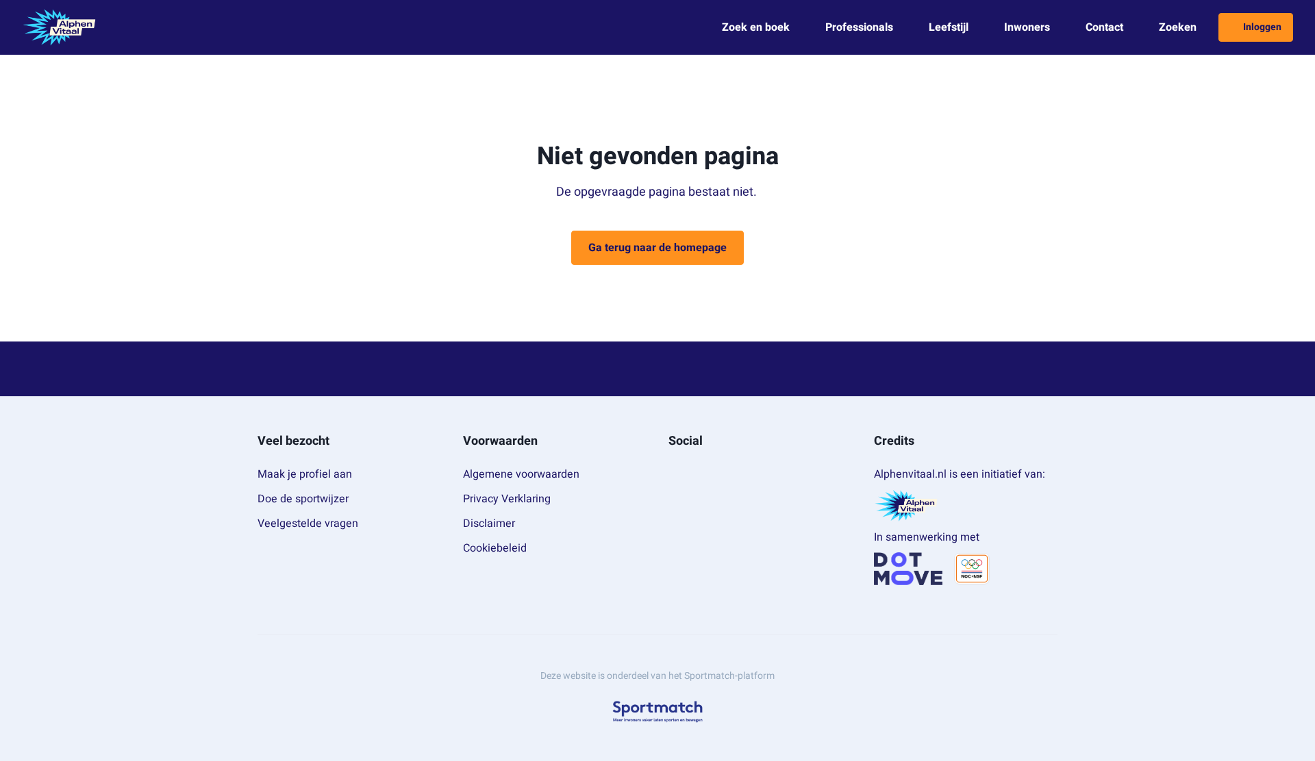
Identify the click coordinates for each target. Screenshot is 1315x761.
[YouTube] (717, 471)
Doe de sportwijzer (303, 499)
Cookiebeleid (495, 548)
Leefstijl (948, 27)
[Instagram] (695, 471)
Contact (1104, 27)
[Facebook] (673, 471)
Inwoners (1027, 27)
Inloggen (1262, 27)
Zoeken (1178, 27)
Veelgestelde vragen (308, 523)
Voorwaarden (500, 441)
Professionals (859, 27)
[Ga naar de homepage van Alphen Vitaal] (59, 27)
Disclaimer (489, 523)
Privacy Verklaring (507, 499)
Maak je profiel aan (305, 474)
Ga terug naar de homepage (657, 248)
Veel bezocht (293, 441)
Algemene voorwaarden (521, 474)
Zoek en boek (756, 27)
